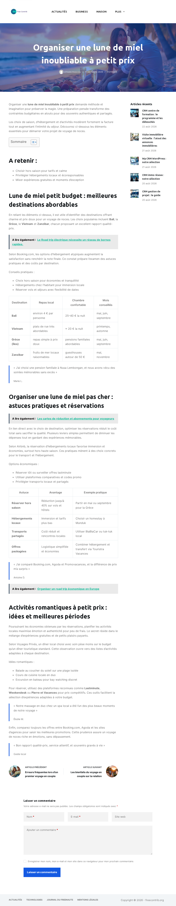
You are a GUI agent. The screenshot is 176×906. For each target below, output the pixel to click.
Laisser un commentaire (42, 872)
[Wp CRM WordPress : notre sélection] (134, 161)
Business (82, 11)
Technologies (34, 899)
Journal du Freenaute (60, 899)
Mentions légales (87, 899)
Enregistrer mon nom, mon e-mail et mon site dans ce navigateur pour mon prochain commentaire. (81, 861)
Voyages (112, 72)
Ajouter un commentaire (42, 829)
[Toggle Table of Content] (32, 142)
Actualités (59, 11)
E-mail (75, 816)
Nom (30, 816)
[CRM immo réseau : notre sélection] (134, 177)
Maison (101, 11)
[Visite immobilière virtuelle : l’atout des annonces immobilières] (134, 137)
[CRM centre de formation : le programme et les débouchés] (134, 113)
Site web (120, 816)
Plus (118, 11)
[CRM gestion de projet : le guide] (134, 194)
